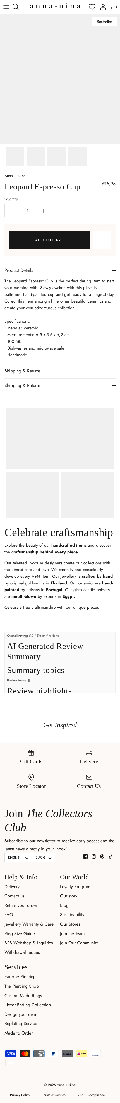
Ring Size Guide (19, 933)
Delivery (12, 886)
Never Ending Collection (27, 1005)
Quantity (11, 199)
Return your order (20, 905)
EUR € (40, 857)
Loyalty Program (75, 886)
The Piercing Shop (21, 986)
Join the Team (72, 933)
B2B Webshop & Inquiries (28, 943)
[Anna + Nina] (55, 5)
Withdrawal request (22, 952)
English (15, 857)
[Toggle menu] (6, 7)
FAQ (8, 914)
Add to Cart (49, 240)
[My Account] (101, 7)
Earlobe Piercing (20, 976)
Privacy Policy (20, 1094)
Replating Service (20, 1023)
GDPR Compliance (91, 1094)
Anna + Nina (15, 176)
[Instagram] (94, 856)
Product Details (18, 270)
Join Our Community (79, 943)
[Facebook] (85, 856)
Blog (64, 905)
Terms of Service (54, 1094)
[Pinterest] (102, 856)
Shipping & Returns (22, 371)
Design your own (20, 1014)
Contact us (14, 896)
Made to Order (18, 1033)
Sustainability (72, 914)
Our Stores (70, 924)
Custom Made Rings (23, 995)
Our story (68, 896)
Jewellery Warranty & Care (29, 924)
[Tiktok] (111, 856)
